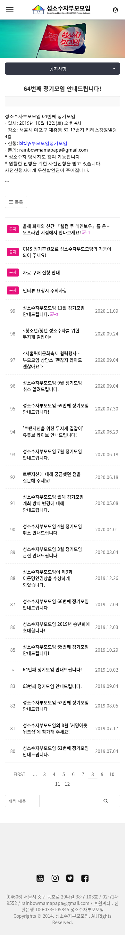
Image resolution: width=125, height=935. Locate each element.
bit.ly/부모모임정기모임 (43, 143)
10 (111, 774)
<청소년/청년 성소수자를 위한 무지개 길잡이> (51, 333)
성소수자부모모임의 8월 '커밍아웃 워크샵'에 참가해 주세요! (55, 728)
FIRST (19, 774)
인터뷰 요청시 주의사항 (45, 290)
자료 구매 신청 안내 (41, 272)
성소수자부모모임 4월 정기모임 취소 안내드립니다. (52, 529)
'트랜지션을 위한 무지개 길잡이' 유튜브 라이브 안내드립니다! (53, 431)
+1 (88, 233)
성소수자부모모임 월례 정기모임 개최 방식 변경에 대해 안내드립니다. (53, 503)
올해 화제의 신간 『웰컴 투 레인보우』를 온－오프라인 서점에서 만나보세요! (67, 229)
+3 (56, 314)
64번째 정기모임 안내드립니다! (63, 88)
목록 (18, 202)
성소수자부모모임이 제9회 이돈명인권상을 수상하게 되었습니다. (47, 578)
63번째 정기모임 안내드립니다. (52, 686)
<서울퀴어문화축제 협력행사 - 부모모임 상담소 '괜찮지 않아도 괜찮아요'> (52, 359)
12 (67, 784)
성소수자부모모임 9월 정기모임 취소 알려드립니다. (52, 385)
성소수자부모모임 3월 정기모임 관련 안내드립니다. (52, 552)
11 (57, 784)
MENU (9, 9)
